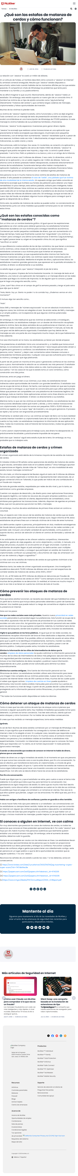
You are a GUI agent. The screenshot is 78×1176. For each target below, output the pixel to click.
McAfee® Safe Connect (46, 1065)
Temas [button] (4, 9)
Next (74, 998)
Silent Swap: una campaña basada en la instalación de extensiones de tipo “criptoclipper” (54, 1003)
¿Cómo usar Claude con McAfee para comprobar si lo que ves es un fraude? (19, 1002)
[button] (76, 9)
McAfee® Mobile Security (47, 1076)
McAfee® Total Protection (47, 1058)
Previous (4, 998)
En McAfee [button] (13, 9)
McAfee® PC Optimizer (46, 1069)
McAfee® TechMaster (45, 1073)
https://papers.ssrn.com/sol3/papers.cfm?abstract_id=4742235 (31, 871)
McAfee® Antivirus (44, 1062)
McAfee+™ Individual (45, 1051)
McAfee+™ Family (44, 1055)
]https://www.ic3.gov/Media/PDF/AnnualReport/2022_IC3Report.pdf (31, 880)
